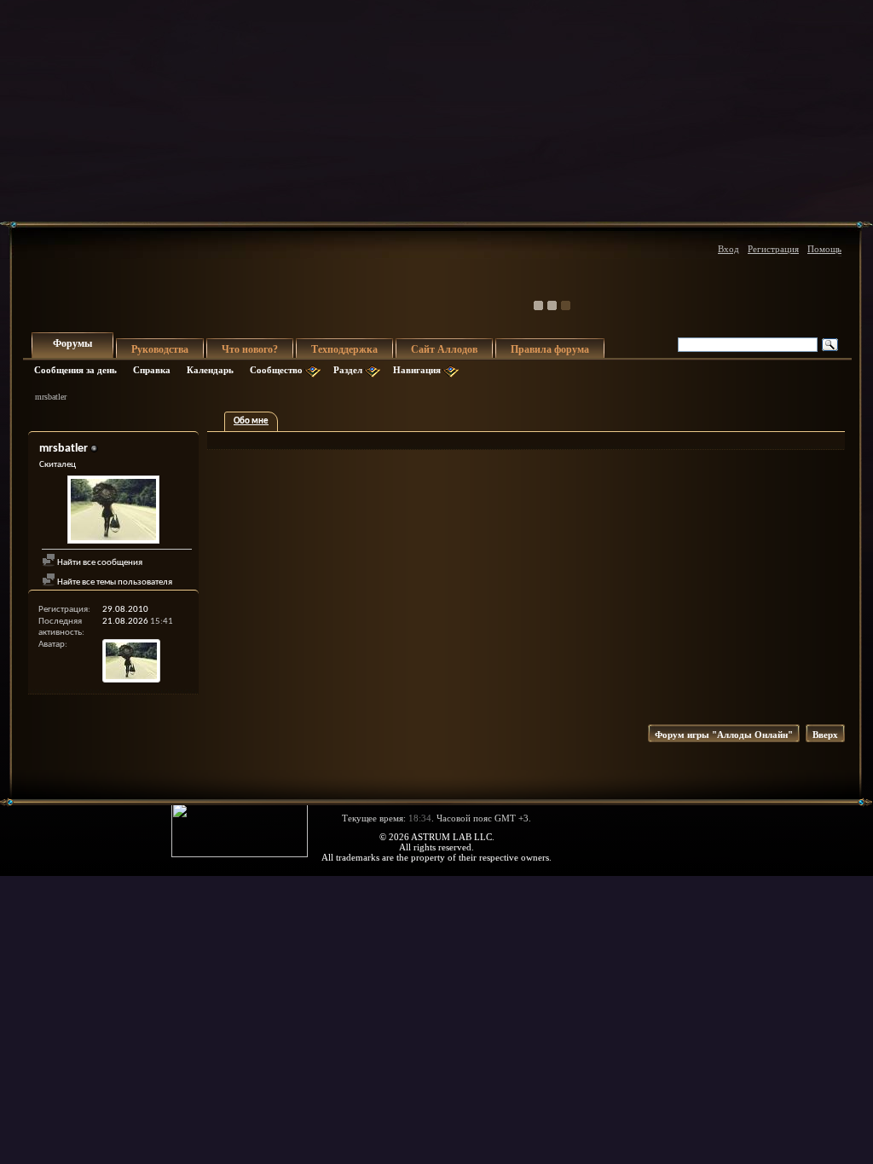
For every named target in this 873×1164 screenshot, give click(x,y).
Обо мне (251, 421)
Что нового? (250, 349)
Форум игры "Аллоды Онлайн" (724, 734)
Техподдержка (344, 349)
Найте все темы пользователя (113, 582)
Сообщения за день (75, 370)
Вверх (825, 734)
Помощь (824, 249)
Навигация (417, 370)
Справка (152, 370)
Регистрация (773, 249)
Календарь (210, 370)
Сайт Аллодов (444, 349)
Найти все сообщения (98, 563)
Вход (728, 249)
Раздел (347, 370)
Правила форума (550, 349)
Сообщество (276, 370)
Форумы (72, 343)
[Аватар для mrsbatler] (113, 511)
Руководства (159, 349)
